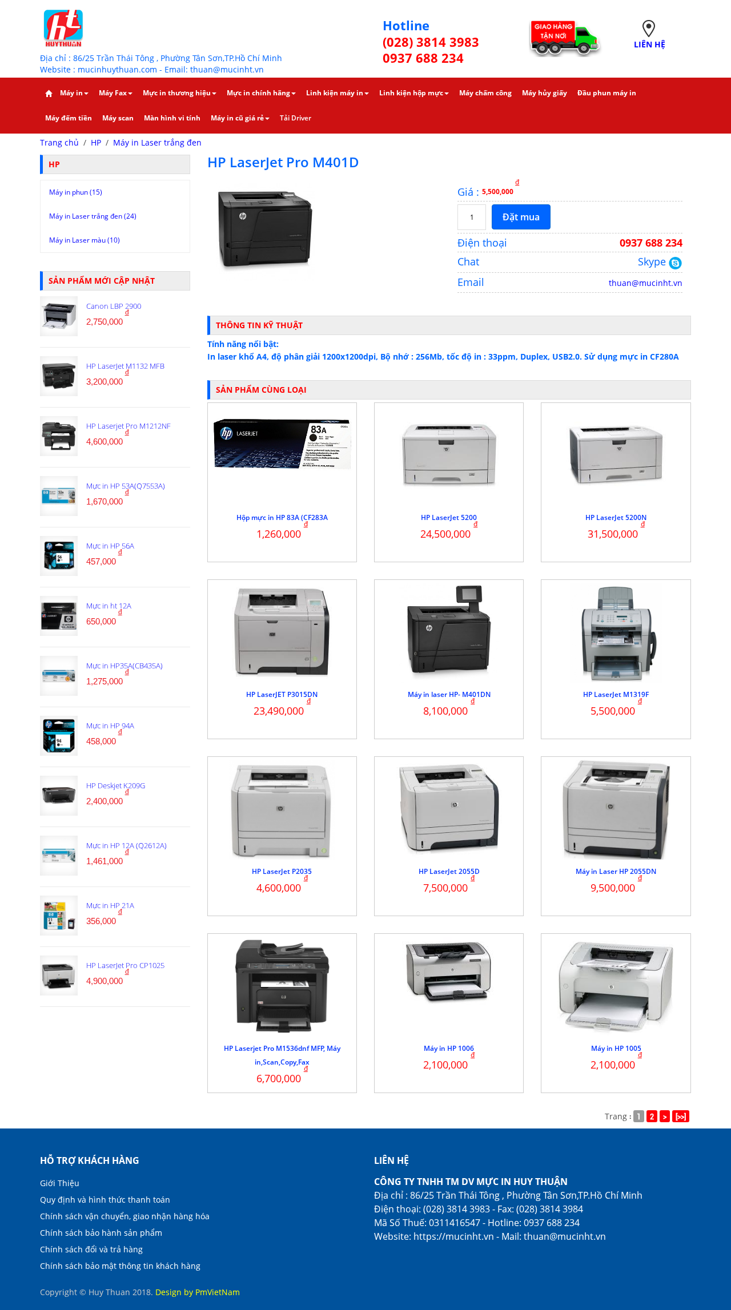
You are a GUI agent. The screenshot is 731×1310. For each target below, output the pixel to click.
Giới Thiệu (59, 1183)
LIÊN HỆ (649, 44)
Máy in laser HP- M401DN (449, 694)
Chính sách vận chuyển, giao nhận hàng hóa (125, 1216)
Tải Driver (295, 118)
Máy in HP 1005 (616, 1048)
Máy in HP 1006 (449, 1048)
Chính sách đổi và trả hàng (91, 1249)
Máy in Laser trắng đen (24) (92, 216)
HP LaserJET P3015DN (282, 694)
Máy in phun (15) (75, 192)
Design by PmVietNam (197, 1292)
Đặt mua (521, 217)
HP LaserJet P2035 (282, 871)
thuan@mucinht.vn (645, 282)
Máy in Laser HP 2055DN (616, 871)
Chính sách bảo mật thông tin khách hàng (120, 1265)
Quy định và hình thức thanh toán (105, 1199)
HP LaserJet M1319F (616, 694)
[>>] (681, 1116)
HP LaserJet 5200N (615, 517)
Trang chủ (59, 142)
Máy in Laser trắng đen (157, 142)
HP (96, 142)
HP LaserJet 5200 (449, 517)
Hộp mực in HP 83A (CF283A (282, 517)
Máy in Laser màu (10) (84, 240)
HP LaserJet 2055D (449, 871)
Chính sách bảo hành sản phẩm (101, 1232)
